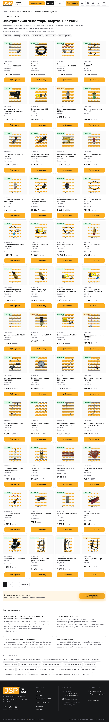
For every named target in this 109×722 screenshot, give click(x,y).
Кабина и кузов (10, 664)
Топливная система (72, 664)
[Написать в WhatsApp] (82, 3)
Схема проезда (93, 700)
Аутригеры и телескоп (79, 660)
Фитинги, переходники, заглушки (66, 674)
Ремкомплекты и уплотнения (28, 660)
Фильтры (8, 660)
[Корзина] (98, 3)
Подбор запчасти (36, 3)
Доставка (39, 706)
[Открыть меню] (104, 3)
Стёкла (96, 660)
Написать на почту (71, 699)
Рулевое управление (52, 664)
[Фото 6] (73, 506)
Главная (39, 692)
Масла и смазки (88, 669)
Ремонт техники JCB (43, 699)
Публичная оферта (100, 719)
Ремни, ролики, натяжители (15, 674)
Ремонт (59, 3)
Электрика (8, 61)
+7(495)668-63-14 (71, 696)
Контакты (39, 710)
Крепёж (87, 674)
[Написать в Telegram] (87, 3)
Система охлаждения (27, 669)
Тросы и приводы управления (55, 660)
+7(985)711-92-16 (71, 693)
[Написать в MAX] (93, 3)
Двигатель (9, 669)
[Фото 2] (15, 57)
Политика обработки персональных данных (80, 719)
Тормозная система (47, 669)
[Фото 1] (12, 57)
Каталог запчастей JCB (11, 12)
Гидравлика (90, 664)
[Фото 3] (17, 57)
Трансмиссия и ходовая (69, 669)
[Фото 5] (99, 282)
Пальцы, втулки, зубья (30, 664)
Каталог (50, 3)
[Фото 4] (98, 57)
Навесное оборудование (39, 674)
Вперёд (23, 584)
